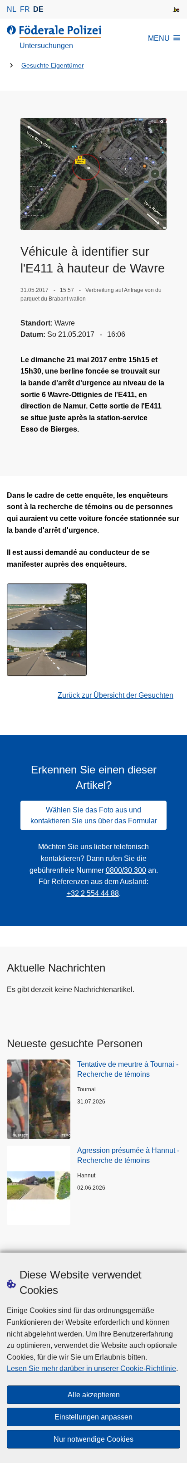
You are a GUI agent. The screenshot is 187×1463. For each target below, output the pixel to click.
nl (11, 9)
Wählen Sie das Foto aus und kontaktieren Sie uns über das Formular (93, 815)
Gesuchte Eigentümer (52, 65)
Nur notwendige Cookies (93, 1439)
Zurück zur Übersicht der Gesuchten (115, 695)
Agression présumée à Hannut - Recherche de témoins (128, 1155)
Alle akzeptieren (94, 1395)
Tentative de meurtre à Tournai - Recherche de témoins (127, 1069)
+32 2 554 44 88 (93, 893)
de (38, 9)
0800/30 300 (126, 870)
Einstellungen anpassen (93, 1417)
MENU (159, 38)
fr (25, 9)
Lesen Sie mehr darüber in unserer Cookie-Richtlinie (91, 1368)
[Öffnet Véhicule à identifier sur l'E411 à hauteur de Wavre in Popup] (93, 173)
